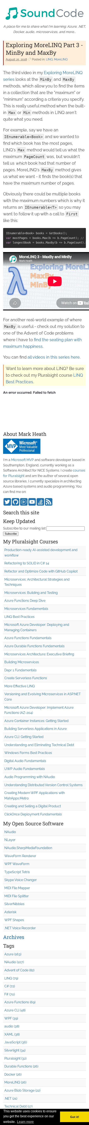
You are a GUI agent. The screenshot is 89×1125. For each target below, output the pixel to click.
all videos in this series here (54, 357)
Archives (13, 937)
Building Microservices (21, 662)
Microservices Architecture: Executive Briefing (39, 654)
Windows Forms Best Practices (28, 753)
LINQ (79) (11, 978)
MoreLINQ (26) (15, 1082)
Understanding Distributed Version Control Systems (43, 785)
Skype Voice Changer (20, 880)
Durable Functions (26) (21, 1066)
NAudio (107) (14, 962)
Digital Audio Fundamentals (25, 761)
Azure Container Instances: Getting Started (36, 721)
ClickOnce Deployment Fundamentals (33, 814)
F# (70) (9, 994)
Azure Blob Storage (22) (22, 1090)
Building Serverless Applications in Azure (35, 729)
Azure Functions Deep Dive (24, 601)
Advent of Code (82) (19, 970)
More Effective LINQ (19, 686)
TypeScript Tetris (17, 872)
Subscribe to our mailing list (24, 528)
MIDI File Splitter (16, 896)
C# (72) (9, 986)
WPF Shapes (14, 920)
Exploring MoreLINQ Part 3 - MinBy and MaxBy (44, 48)
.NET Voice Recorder (20, 928)
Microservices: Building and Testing (31, 593)
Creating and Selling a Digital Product (32, 806)
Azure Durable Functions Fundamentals (34, 646)
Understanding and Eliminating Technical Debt (39, 745)
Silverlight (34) (14, 1050)
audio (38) (11, 1026)
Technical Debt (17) (18, 1106)
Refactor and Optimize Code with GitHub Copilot (41, 571)
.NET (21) (10, 1098)
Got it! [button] (74, 1117)
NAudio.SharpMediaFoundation (28, 848)
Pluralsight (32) (15, 1058)
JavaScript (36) (15, 1042)
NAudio (10, 832)
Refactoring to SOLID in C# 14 (26, 563)
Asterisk (10, 912)
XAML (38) (12, 1034)
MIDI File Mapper (17, 888)
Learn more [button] (25, 1122)
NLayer (10, 840)
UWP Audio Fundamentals (24, 769)
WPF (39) (11, 1018)
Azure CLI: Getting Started (23, 737)
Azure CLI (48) (14, 1010)
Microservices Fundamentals (26, 609)
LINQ (49, 59)
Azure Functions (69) (19, 1002)
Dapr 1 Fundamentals (20, 670)
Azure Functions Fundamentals (28, 638)
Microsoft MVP (22, 460)
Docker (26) (13, 1074)
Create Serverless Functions (25, 678)
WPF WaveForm (16, 864)
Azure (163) (12, 954)
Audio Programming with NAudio (29, 777)
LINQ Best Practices (19, 617)
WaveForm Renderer (20, 856)
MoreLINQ (60, 59)
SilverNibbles (14, 904)
